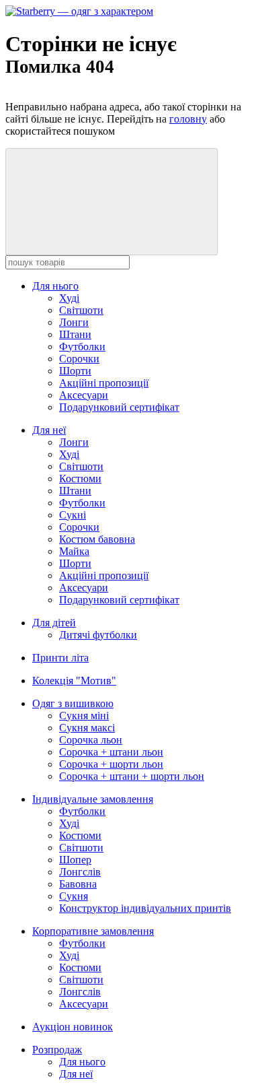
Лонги (74, 322)
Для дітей (54, 622)
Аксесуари (83, 395)
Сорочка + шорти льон (111, 764)
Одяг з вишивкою (73, 703)
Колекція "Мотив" (74, 680)
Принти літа (60, 657)
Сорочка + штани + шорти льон (131, 776)
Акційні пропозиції (103, 383)
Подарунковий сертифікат (119, 407)
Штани (75, 334)
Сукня (73, 896)
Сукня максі (87, 727)
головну (188, 119)
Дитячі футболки (98, 634)
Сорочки (79, 358)
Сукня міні (84, 715)
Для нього (55, 286)
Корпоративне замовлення (93, 931)
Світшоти (81, 310)
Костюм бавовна (97, 539)
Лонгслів (80, 872)
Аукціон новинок (72, 1026)
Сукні (72, 515)
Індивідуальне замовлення (92, 799)
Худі (69, 298)
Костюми (80, 478)
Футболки (82, 346)
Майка (74, 551)
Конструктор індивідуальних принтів (145, 908)
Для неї (49, 430)
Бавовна (78, 884)
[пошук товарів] (111, 201)
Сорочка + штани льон (111, 752)
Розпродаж (57, 1049)
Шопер (75, 859)
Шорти (75, 370)
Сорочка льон (90, 740)
